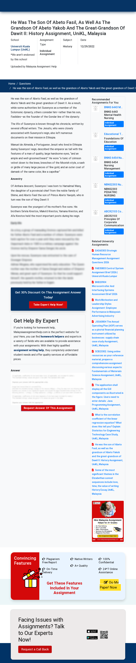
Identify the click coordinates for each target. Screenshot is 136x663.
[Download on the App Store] (92, 632)
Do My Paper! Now (109, 584)
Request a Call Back (35, 649)
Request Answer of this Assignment (48, 408)
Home (11, 83)
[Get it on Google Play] (92, 638)
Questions (25, 83)
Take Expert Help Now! (48, 304)
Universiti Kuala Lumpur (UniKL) (20, 48)
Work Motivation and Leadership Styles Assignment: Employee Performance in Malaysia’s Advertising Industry (106, 308)
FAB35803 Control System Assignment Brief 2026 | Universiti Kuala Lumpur (108, 272)
